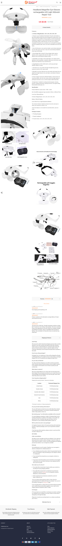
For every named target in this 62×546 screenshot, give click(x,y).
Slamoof (44, 472)
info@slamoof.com (4, 526)
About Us (28, 526)
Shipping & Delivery (51, 529)
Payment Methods (50, 528)
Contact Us (45, 482)
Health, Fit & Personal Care (45, 6)
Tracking (49, 532)
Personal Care (54, 6)
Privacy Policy (29, 531)
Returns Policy (50, 531)
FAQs (48, 526)
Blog (28, 529)
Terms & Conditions (30, 532)
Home (37, 6)
